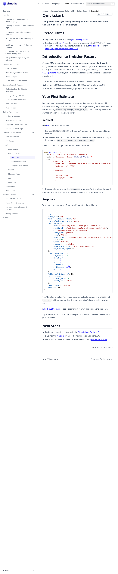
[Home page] (10, 4)
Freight (11, 170)
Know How (12, 182)
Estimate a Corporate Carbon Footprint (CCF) (17, 20)
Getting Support (12, 213)
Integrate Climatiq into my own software (18, 59)
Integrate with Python (19, 166)
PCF (9, 178)
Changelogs (55, 4)
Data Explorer (76, 4)
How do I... (7, 15)
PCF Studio (10, 141)
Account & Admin (9, 195)
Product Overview (12, 137)
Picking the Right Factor (15, 95)
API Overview (13, 149)
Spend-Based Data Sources (16, 99)
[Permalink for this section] (66, 33)
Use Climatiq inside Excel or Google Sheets (19, 39)
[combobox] (100, 4)
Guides (66, 4)
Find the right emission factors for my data (19, 46)
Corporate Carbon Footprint (16, 124)
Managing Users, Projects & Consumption (16, 208)
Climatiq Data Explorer (87, 332)
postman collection (98, 339)
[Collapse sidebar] (33, 570)
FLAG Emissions (12, 104)
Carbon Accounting (10, 112)
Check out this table (51, 309)
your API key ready (79, 39)
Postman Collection (18, 161)
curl (60, 43)
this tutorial (94, 46)
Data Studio (10, 190)
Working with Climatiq (11, 64)
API (7, 145)
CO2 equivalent (49, 73)
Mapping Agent (12, 77)
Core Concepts (11, 68)
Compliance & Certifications (16, 81)
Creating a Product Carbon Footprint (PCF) (20, 27)
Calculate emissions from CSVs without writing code (17, 52)
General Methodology (14, 120)
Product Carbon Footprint (15, 128)
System (7, 570)
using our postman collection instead (61, 48)
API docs (60, 336)
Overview (6, 11)
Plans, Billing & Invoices (15, 203)
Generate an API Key (13, 199)
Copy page (104, 14)
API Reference (43, 4)
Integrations (10, 186)
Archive (6, 217)
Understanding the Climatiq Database (16, 90)
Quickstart (15, 157)
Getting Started (14, 153)
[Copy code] (109, 151)
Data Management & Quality (17, 72)
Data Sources (11, 108)
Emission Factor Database (13, 85)
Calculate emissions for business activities (18, 33)
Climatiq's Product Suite (12, 133)
